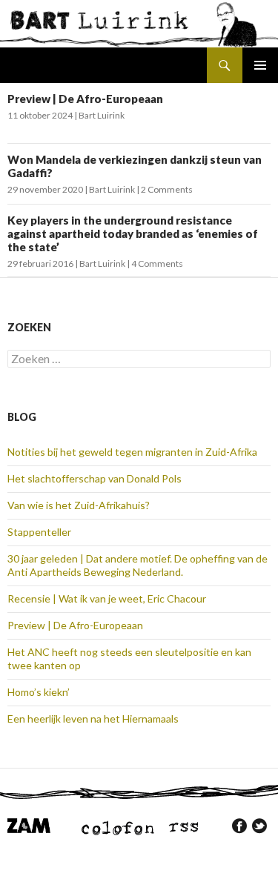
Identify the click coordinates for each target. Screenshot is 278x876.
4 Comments (157, 263)
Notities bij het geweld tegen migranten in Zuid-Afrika (132, 451)
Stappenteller (39, 531)
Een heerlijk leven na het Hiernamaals (93, 718)
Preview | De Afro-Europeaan (85, 98)
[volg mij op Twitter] (259, 825)
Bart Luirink (102, 115)
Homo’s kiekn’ (38, 692)
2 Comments (167, 189)
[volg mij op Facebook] (239, 825)
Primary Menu (260, 65)
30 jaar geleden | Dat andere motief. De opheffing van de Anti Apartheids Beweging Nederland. (137, 565)
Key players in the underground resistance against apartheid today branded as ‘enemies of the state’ (132, 233)
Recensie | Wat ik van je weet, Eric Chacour (106, 598)
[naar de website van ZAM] (28, 824)
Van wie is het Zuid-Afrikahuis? (78, 505)
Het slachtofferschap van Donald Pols (94, 478)
